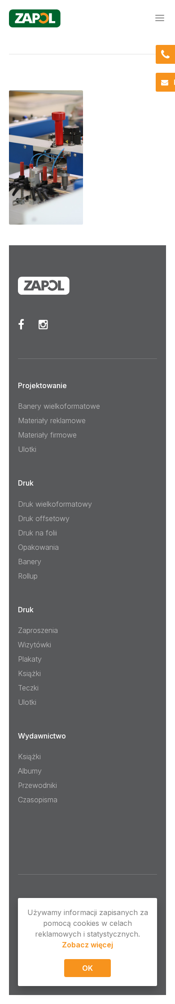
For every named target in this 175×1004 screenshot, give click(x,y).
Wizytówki (34, 644)
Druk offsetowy (44, 518)
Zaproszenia (38, 630)
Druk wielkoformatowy (55, 504)
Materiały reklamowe (52, 420)
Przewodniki (37, 785)
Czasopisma (37, 799)
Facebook (21, 324)
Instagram (43, 324)
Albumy (30, 770)
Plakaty (30, 659)
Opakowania (38, 547)
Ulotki (27, 449)
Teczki (28, 687)
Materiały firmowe (47, 434)
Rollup (28, 575)
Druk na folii (37, 532)
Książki (29, 673)
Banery (29, 561)
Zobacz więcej (87, 944)
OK (87, 968)
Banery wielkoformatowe (59, 406)
